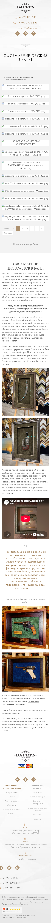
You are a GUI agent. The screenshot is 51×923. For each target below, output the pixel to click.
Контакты (37, 819)
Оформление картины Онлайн (37, 809)
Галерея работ (11, 792)
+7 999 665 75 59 (28, 27)
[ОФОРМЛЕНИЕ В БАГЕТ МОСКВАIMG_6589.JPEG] (25, 133)
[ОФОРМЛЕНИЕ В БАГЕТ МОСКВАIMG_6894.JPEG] (25, 126)
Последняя (8, 233)
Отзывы (12, 797)
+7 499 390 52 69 (28, 22)
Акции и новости (12, 801)
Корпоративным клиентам (37, 787)
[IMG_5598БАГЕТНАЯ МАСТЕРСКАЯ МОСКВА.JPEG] (25, 183)
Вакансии (37, 815)
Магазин (11, 813)
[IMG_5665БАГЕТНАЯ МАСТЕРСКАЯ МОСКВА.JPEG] (25, 191)
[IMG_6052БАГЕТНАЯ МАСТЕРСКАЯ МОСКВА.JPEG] (25, 198)
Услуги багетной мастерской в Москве (18, 77)
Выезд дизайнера (37, 797)
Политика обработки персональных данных (19, 915)
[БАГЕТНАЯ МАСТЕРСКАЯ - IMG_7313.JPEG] (25, 103)
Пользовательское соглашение (14, 918)
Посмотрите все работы (25, 244)
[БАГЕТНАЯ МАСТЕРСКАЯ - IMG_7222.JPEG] (25, 111)
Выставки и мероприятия (37, 802)
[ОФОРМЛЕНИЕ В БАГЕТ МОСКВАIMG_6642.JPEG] (25, 175)
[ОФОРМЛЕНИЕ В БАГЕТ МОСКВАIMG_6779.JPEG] (25, 118)
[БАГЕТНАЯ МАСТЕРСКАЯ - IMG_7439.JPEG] (25, 96)
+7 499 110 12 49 (27, 17)
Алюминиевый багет (11, 809)
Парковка (37, 792)
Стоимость (11, 805)
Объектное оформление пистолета (20, 703)
